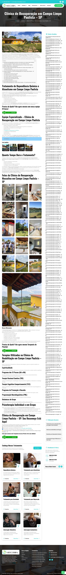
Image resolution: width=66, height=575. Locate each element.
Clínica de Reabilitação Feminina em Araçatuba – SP (52, 46)
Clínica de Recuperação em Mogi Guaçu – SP (53, 253)
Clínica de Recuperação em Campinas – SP (54, 130)
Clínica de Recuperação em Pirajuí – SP (53, 298)
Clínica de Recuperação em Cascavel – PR (53, 146)
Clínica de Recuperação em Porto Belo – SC (54, 309)
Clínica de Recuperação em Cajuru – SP (53, 117)
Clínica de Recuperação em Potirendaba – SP (54, 313)
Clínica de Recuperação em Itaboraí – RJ (53, 208)
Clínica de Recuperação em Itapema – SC (53, 216)
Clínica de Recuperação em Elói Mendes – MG (53, 163)
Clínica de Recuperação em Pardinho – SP (53, 277)
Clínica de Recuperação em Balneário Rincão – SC (53, 93)
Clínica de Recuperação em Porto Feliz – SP (54, 310)
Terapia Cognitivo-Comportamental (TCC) (13, 76)
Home (19, 5)
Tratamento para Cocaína (37, 556)
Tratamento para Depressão (38, 561)
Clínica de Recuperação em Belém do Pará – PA (54, 99)
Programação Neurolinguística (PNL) (12, 78)
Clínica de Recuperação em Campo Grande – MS (54, 132)
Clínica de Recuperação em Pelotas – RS (53, 289)
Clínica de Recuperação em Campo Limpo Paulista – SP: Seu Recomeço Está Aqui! (19, 82)
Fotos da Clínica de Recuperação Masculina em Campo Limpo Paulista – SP (18, 67)
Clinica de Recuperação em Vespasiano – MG (53, 373)
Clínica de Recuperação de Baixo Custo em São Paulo (54, 62)
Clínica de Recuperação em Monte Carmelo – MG (54, 258)
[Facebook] (60, 2)
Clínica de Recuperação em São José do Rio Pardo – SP (54, 340)
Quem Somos (42, 5)
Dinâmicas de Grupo (9, 79)
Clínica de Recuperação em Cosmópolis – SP (54, 154)
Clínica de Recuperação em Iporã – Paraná (54, 205)
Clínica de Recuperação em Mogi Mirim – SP (54, 254)
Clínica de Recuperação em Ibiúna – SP (53, 196)
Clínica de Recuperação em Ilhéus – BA (53, 200)
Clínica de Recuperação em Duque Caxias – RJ (54, 161)
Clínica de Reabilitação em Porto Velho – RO (54, 40)
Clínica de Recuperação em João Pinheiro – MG (54, 232)
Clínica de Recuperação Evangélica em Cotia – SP (53, 377)
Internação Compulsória (37, 563)
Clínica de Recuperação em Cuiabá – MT (53, 157)
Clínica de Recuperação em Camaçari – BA (54, 121)
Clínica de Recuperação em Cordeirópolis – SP (54, 152)
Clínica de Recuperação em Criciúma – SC (53, 155)
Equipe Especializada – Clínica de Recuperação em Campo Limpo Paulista (18, 64)
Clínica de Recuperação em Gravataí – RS (53, 182)
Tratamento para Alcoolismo (38, 554)
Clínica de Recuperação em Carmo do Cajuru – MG (53, 144)
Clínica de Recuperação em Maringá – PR (53, 246)
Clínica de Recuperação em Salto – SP (53, 318)
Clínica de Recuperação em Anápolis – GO (53, 75)
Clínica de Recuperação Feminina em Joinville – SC (53, 390)
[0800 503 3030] (47, 455)
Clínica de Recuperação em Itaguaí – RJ (53, 209)
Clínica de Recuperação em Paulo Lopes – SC (53, 288)
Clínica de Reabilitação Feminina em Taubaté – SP (52, 53)
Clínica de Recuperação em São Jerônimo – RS (54, 335)
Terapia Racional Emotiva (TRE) (11, 74)
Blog (29, 5)
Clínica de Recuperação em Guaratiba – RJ (54, 186)
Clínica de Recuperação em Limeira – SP (53, 237)
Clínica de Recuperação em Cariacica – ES (54, 142)
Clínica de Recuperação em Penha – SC (53, 292)
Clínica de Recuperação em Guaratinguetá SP (54, 189)
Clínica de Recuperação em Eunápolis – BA (54, 173)
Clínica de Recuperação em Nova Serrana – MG (54, 268)
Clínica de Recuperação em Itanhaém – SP (54, 212)
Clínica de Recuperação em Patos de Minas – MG (54, 283)
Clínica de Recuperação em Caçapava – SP (54, 112)
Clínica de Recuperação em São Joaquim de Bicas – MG (54, 337)
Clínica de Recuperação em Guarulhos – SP (54, 190)
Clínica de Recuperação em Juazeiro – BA (53, 236)
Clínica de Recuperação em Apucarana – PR (54, 79)
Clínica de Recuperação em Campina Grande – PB (53, 128)
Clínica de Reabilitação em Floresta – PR (53, 39)
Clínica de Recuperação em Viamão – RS (53, 374)
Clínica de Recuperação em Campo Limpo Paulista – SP (53, 135)
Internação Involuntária (37, 564)
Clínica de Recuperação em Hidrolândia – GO (53, 194)
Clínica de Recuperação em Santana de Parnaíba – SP (53, 323)
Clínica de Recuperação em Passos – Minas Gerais (54, 281)
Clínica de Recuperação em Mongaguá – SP (54, 256)
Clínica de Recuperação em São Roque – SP (54, 344)
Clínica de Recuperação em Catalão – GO (53, 147)
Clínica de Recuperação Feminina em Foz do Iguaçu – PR (54, 382)
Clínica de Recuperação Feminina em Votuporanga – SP (53, 402)
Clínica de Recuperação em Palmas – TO (53, 273)
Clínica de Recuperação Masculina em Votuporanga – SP (53, 410)
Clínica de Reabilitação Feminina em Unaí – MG (54, 56)
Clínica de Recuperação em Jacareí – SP (53, 224)
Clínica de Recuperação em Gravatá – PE (53, 181)
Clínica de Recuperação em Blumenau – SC (54, 106)
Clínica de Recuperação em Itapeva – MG (53, 218)
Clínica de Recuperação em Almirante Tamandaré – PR (53, 70)
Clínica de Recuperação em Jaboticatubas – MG (54, 223)
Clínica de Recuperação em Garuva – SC (53, 177)
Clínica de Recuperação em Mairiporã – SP (53, 242)
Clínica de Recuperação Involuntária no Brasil (53, 405)
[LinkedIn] (52, 560)
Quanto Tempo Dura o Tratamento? (10, 66)
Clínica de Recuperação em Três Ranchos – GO (54, 362)
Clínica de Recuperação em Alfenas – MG (53, 68)
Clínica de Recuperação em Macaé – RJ (53, 240)
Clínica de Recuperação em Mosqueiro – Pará (53, 261)
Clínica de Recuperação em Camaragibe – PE (54, 124)
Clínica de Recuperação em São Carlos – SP (54, 330)
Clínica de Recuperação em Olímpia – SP (53, 270)
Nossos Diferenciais (8, 68)
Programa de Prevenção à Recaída (11, 77)
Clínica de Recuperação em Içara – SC (53, 197)
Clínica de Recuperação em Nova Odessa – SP (54, 266)
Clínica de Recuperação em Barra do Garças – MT (52, 95)
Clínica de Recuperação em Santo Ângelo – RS (54, 326)
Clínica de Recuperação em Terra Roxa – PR (54, 355)
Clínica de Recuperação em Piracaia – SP (53, 294)
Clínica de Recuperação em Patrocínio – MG (54, 285)
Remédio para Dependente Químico (53, 434)
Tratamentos (34, 5)
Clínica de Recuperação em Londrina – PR (53, 239)
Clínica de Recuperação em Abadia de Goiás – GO (53, 65)
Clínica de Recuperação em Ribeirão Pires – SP (54, 317)
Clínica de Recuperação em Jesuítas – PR (53, 227)
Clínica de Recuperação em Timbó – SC (53, 357)
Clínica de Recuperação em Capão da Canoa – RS (53, 139)
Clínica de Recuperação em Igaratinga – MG (54, 199)
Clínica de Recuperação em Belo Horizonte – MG (54, 102)
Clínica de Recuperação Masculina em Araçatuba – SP (53, 407)
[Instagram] (61, 466)
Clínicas (23, 554)
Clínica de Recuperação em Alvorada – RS (53, 74)
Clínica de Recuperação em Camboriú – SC (54, 126)
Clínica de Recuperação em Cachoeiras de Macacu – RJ (54, 114)
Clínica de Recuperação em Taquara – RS (53, 348)
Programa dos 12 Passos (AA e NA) (11, 73)
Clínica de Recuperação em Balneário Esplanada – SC (53, 90)
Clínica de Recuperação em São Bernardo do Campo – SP (53, 328)
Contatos (49, 5)
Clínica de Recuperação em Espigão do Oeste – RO (53, 171)
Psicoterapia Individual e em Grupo (10, 81)
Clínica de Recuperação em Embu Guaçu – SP (54, 166)
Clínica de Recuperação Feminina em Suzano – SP (53, 400)
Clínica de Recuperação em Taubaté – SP (53, 350)
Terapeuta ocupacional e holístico (11, 130)
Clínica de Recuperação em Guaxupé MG (53, 192)
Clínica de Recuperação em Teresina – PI (53, 354)
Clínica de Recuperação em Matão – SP (53, 248)
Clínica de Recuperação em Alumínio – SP (53, 72)
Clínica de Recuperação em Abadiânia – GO (54, 66)
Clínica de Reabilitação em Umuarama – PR (54, 43)
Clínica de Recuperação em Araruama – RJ (54, 85)
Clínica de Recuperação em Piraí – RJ (53, 297)
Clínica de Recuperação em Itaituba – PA (53, 211)
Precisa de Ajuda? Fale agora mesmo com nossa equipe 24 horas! (17, 63)
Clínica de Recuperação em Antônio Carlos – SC (54, 78)
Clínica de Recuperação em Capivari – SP (53, 140)
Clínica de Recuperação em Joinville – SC (53, 234)
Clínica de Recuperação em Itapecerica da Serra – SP (54, 215)
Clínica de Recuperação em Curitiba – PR (53, 158)
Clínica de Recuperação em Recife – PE (53, 314)
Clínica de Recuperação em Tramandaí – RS (54, 358)
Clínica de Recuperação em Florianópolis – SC (54, 175)
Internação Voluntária (36, 566)
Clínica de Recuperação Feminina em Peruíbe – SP (53, 392)
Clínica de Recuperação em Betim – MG (53, 105)
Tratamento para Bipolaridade (38, 559)
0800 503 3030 (53, 455)
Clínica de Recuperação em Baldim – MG (53, 88)
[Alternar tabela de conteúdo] (34, 61)
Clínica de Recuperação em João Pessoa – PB (54, 230)
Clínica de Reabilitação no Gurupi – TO (53, 60)
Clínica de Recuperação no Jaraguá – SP (53, 414)
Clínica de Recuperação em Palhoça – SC (53, 271)
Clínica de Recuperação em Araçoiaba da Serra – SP (53, 82)
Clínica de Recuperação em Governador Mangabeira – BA (53, 179)
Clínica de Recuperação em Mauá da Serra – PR (54, 250)
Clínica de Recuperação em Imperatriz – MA (54, 203)
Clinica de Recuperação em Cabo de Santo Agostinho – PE (54, 109)
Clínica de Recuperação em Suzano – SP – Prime (53, 347)
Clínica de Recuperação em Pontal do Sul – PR (54, 305)
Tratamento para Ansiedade (38, 557)
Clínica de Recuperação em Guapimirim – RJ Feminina (54, 185)
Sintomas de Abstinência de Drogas (53, 429)
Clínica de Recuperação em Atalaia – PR (53, 86)
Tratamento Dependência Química (39, 552)
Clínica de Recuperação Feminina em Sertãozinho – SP (53, 397)
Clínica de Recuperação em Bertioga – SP (53, 103)
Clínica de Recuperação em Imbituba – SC (53, 202)
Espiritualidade (7, 72)
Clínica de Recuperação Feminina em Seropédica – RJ (53, 395)
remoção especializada (26, 428)
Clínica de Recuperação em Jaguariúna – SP (54, 226)
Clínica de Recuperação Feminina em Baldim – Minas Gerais (53, 379)
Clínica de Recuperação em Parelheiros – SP (54, 278)
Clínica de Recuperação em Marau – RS (53, 243)
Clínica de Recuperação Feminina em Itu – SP (53, 387)
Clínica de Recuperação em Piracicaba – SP (54, 295)
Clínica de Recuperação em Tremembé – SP (54, 360)
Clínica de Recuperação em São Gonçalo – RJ (54, 332)
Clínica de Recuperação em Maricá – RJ (53, 245)
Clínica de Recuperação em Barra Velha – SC (54, 97)
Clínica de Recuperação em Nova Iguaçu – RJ (54, 263)
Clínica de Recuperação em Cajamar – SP (53, 116)
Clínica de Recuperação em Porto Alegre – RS (53, 307)
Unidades (24, 5)
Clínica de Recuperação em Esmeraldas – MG (53, 168)
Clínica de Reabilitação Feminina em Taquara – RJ (52, 51)
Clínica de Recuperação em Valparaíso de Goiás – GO (53, 368)
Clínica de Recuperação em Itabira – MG (53, 206)
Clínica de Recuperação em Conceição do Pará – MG (53, 150)
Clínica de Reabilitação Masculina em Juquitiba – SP (53, 58)
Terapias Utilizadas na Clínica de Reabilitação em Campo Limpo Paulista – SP (18, 71)
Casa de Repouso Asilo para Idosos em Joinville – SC (53, 37)
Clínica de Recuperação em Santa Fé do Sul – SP (54, 321)
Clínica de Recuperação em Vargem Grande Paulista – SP (54, 370)
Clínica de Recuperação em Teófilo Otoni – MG (54, 352)
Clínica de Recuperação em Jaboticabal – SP (53, 220)
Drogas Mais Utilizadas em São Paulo (18, 138)
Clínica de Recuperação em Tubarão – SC (53, 364)
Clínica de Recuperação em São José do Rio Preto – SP (54, 343)
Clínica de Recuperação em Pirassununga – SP (54, 302)
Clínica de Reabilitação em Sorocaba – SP (53, 42)
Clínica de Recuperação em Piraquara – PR (54, 300)
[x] (63, 2)
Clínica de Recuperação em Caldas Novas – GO (54, 120)
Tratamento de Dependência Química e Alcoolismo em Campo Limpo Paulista (18, 62)
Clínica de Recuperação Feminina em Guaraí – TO (53, 384)
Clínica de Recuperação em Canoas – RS (53, 136)
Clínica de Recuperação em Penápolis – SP (54, 291)
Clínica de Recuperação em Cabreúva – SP (54, 110)
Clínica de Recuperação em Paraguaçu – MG (53, 275)
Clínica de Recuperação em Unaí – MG (53, 365)
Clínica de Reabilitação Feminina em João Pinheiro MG (54, 48)
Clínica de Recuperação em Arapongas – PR (54, 83)
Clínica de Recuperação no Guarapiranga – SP (54, 412)
